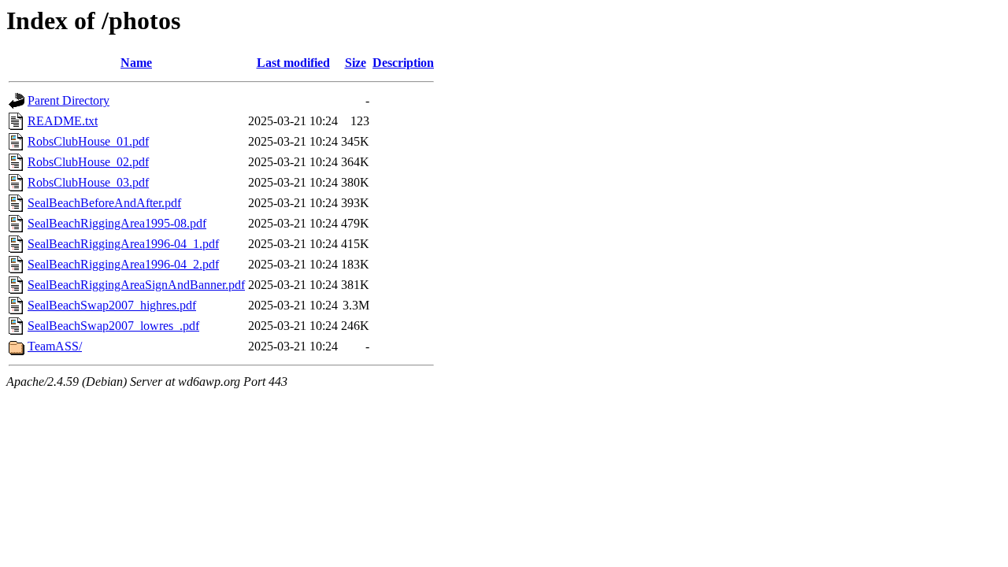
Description (403, 62)
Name (136, 62)
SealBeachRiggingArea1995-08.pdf (117, 223)
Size (355, 62)
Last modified (293, 62)
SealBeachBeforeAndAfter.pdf (104, 202)
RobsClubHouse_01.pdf (88, 141)
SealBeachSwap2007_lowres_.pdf (113, 325)
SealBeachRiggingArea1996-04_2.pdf (123, 264)
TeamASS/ (55, 346)
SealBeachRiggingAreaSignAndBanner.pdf (136, 284)
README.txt (63, 121)
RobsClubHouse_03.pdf (88, 182)
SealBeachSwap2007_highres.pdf (112, 305)
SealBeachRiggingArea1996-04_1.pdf (123, 243)
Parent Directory (68, 100)
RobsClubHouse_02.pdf (88, 162)
